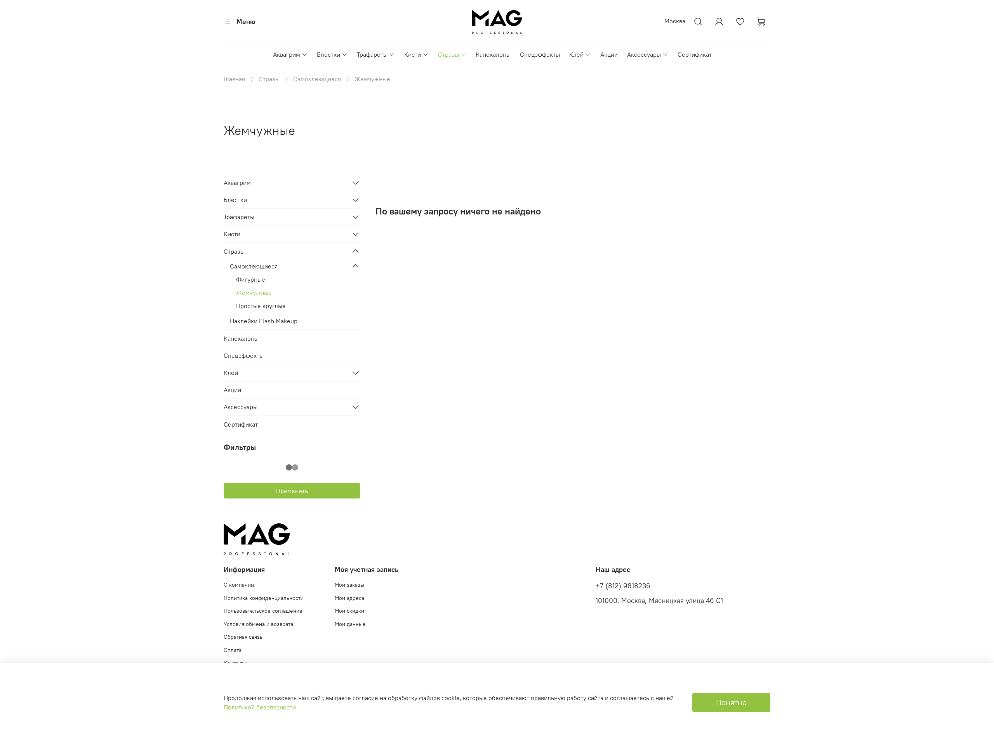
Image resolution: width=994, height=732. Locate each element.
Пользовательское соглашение (263, 610)
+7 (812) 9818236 (623, 586)
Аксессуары (644, 54)
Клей (576, 54)
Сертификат (695, 54)
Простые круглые (261, 306)
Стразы (448, 54)
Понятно (731, 702)
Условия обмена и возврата (258, 623)
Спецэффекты (540, 54)
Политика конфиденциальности (264, 597)
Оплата (233, 650)
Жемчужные (254, 292)
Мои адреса (349, 597)
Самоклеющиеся (317, 79)
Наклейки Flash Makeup (263, 321)
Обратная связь (243, 636)
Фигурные (250, 279)
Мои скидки (349, 610)
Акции (609, 54)
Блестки (328, 54)
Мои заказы (349, 584)
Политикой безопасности (260, 707)
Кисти (412, 54)
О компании (239, 584)
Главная (234, 79)
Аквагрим (286, 54)
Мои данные (350, 623)
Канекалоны (493, 54)
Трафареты (372, 54)
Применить (292, 491)
